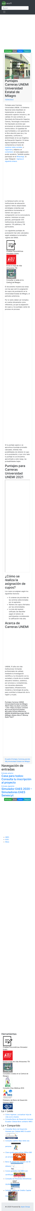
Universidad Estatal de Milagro (18, 761)
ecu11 (9, 3)
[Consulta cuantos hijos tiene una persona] (16, 1146)
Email (14, 51)
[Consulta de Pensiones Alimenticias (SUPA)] (15, 1184)
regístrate (8, 150)
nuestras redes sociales (13, 147)
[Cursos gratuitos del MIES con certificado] (19, 1175)
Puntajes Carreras (17, 759)
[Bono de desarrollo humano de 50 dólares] (17, 1166)
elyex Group (25, 1207)
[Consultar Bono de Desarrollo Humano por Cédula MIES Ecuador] (11, 1136)
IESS (7, 839)
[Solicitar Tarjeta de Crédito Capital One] (13, 1196)
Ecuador (8, 759)
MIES (7, 837)
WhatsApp (20, 157)
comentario (9, 152)
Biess (7, 842)
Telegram (27, 51)
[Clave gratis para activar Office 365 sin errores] (19, 1157)
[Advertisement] (17, 32)
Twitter (20, 51)
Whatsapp (8, 51)
